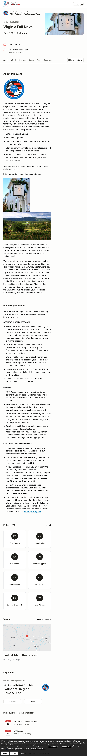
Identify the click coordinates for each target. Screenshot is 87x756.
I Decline (14, 753)
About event (8, 60)
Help (76, 4)
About (33, 702)
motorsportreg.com (32, 511)
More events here (44, 619)
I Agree (5, 753)
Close (22, 753)
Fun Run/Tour (14, 12)
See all (48, 525)
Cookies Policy (53, 747)
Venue (39, 60)
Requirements (20, 60)
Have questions (76, 60)
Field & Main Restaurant (15, 33)
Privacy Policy (66, 747)
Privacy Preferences (37, 748)
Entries (31, 60)
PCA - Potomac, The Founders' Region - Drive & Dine (25, 14)
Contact (12, 702)
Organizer (48, 60)
